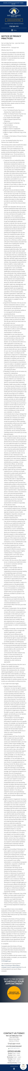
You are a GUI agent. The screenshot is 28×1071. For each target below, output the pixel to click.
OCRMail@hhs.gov (6, 961)
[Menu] (14, 1069)
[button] (14, 993)
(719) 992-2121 (14, 26)
